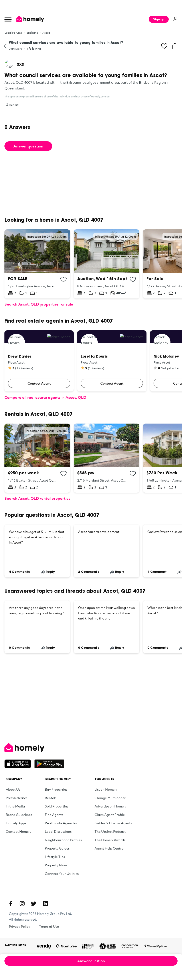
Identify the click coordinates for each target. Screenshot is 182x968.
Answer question (28, 146)
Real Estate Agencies (61, 823)
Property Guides (57, 848)
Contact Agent (39, 383)
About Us (13, 789)
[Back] (5, 46)
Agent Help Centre (109, 848)
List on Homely (106, 789)
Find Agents (54, 814)
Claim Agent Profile (110, 814)
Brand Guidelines (19, 814)
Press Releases (16, 798)
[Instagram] (22, 903)
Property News (56, 865)
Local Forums (13, 33)
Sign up (158, 19)
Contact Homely (18, 831)
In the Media (15, 806)
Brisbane (32, 33)
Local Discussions (58, 831)
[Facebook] (10, 903)
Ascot (46, 33)
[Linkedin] (45, 903)
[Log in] (175, 19)
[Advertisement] (91, 5)
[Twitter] (33, 903)
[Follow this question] (164, 46)
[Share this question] (174, 46)
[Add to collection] (63, 279)
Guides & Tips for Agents (113, 823)
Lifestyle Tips (55, 856)
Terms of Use (49, 926)
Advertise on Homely (110, 806)
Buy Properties (56, 789)
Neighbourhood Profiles (63, 840)
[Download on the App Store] (19, 763)
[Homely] (91, 747)
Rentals (50, 798)
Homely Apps (16, 823)
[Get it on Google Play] (49, 763)
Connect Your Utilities (62, 873)
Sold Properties (56, 806)
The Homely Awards (110, 840)
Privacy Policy (19, 926)
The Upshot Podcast (110, 831)
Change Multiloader (110, 798)
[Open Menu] (8, 19)
